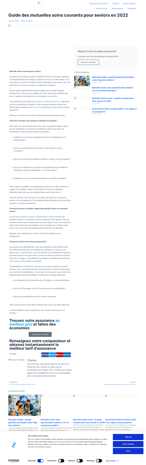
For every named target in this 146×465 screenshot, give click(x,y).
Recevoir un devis (88, 62)
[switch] (61, 460)
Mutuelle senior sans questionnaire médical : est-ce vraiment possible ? (55, 422)
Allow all (128, 437)
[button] (45, 354)
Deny (128, 451)
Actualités (132, 8)
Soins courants (27, 21)
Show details (111, 461)
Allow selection (128, 444)
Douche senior (101, 8)
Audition (115, 3)
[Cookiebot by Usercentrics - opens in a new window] (13, 460)
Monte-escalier (129, 3)
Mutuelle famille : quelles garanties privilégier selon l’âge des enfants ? (22, 422)
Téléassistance (117, 8)
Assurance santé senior (98, 3)
